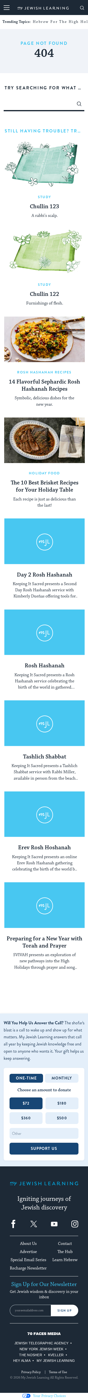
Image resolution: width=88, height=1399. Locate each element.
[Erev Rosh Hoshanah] (44, 814)
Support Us (44, 1148)
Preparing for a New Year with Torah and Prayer (44, 942)
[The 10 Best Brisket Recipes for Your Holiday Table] (44, 440)
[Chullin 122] (44, 251)
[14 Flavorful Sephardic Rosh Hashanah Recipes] (44, 339)
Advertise (28, 1251)
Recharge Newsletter (28, 1268)
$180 (62, 1103)
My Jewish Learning (56, 1361)
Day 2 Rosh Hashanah (44, 575)
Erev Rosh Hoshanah (44, 847)
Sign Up (64, 1310)
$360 (26, 1118)
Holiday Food (44, 473)
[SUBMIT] (79, 105)
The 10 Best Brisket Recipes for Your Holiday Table (44, 487)
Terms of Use (58, 1372)
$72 (26, 1103)
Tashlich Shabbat (44, 757)
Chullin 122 (44, 294)
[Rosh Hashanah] (44, 632)
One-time (26, 1078)
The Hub (65, 1251)
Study (44, 196)
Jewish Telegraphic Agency (41, 1343)
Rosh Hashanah (45, 665)
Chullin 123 (44, 206)
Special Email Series (28, 1260)
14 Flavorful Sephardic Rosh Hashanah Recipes (44, 386)
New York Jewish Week (42, 1349)
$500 (62, 1118)
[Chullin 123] (44, 164)
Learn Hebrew (64, 1260)
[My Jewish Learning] (44, 1187)
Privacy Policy (31, 1372)
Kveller (56, 1355)
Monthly (62, 1078)
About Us (28, 1243)
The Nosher (30, 1355)
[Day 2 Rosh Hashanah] (44, 541)
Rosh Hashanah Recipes (44, 372)
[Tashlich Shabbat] (44, 723)
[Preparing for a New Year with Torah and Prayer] (44, 905)
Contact (65, 1243)
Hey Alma (22, 1361)
